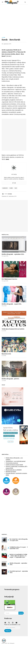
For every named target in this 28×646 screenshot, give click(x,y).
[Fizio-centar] (15, 434)
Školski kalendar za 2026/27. (14, 470)
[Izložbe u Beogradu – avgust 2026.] (14, 294)
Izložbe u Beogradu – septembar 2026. (18, 563)
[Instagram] (15, 183)
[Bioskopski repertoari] (6, 480)
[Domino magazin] (9, 607)
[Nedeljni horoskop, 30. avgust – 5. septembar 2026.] (4, 547)
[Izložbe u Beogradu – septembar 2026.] (14, 244)
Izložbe (3, 37)
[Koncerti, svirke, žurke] (6, 491)
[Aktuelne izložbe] (15, 491)
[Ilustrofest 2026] (14, 344)
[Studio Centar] (9, 602)
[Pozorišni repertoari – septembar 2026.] (4, 571)
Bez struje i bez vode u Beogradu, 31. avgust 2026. (19, 539)
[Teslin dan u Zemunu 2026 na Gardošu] (14, 319)
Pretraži (21, 613)
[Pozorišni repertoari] (15, 480)
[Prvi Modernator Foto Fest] (14, 269)
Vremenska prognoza (12, 463)
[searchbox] (11, 613)
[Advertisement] (14, 19)
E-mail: (18, 624)
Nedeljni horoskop (11, 471)
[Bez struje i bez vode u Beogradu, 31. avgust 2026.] (4, 539)
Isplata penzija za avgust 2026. (14, 464)
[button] (2, 2)
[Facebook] (13, 183)
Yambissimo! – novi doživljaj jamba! (15, 461)
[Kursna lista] (12, 396)
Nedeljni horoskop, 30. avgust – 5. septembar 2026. (19, 547)
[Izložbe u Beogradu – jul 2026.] (14, 369)
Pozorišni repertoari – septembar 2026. (19, 571)
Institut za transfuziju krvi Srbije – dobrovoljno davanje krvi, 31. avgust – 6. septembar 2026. (18, 555)
